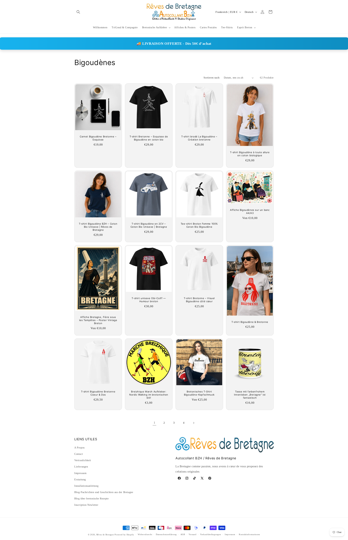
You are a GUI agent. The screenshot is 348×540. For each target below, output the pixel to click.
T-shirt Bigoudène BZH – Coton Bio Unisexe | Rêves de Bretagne (98, 226)
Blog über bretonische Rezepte (91, 498)
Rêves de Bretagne (105, 534)
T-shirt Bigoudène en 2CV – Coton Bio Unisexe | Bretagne (148, 225)
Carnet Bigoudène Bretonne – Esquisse (98, 138)
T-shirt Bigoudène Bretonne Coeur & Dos (98, 393)
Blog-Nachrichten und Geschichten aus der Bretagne (103, 492)
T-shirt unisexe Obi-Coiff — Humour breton (149, 300)
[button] (78, 12)
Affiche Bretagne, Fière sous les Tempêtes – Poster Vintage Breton (98, 320)
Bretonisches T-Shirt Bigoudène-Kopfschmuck (199, 393)
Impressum (80, 473)
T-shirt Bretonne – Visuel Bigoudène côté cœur (199, 300)
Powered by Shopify (124, 534)
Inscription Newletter (86, 505)
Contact (78, 454)
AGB (183, 534)
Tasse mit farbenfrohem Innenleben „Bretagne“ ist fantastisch (250, 394)
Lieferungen (81, 466)
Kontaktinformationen (249, 534)
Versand (192, 534)
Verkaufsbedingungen (210, 534)
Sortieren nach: (212, 77)
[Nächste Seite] (194, 423)
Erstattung (80, 479)
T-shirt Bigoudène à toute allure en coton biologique (250, 154)
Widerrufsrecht (145, 534)
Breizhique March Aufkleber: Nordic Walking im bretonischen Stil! (148, 394)
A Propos (79, 447)
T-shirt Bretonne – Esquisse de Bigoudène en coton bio (149, 138)
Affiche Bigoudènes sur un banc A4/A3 (250, 211)
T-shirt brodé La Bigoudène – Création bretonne (199, 138)
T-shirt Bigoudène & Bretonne (249, 321)
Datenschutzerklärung (166, 534)
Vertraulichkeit (82, 460)
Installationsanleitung (86, 486)
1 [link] (154, 422)
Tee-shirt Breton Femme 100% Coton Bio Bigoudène (199, 225)
